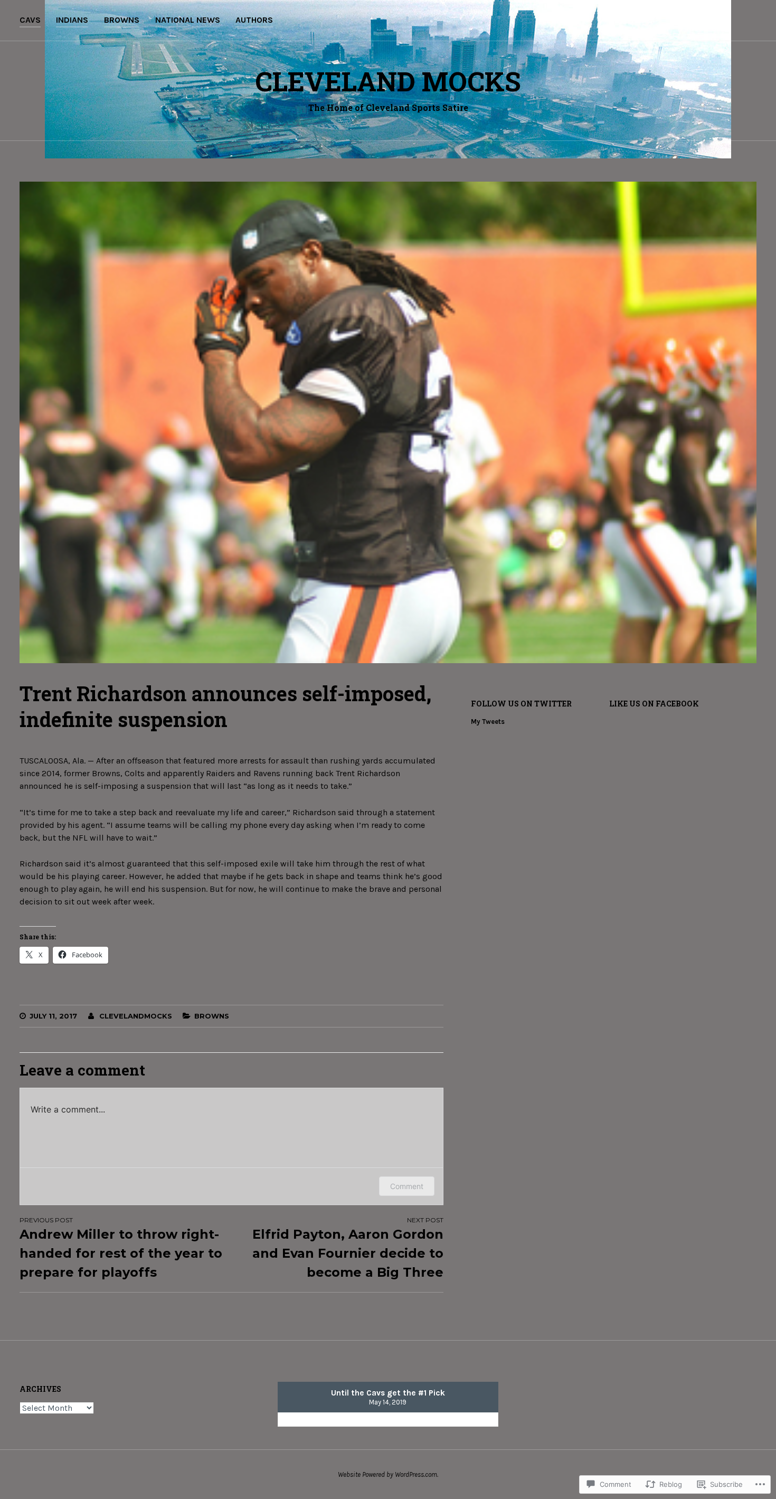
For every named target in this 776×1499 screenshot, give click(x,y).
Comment (406, 1186)
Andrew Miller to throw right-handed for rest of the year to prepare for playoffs (121, 1248)
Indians (72, 20)
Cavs (30, 20)
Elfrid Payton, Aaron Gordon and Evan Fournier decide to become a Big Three (347, 1248)
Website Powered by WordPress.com (387, 1474)
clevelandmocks (135, 1016)
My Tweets (488, 721)
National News (187, 20)
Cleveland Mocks (388, 81)
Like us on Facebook (654, 704)
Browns (121, 20)
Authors (254, 20)
